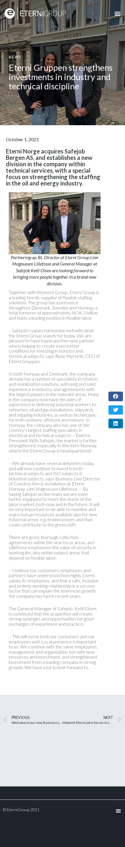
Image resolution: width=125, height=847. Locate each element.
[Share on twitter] (115, 410)
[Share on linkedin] (115, 423)
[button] (117, 13)
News (15, 57)
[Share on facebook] (115, 396)
